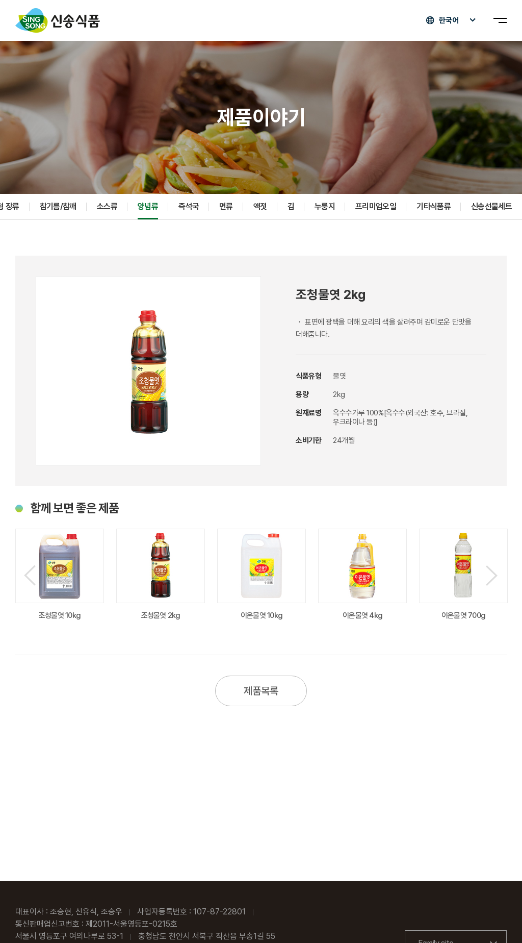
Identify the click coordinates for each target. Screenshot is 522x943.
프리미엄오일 (375, 206)
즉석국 (188, 206)
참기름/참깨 (58, 206)
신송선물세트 (491, 206)
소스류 (107, 206)
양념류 (148, 206)
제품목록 (261, 691)
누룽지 (325, 206)
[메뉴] (500, 20)
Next (492, 575)
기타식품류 (433, 206)
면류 (226, 206)
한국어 (449, 20)
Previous (30, 575)
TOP (496, 918)
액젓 (260, 206)
